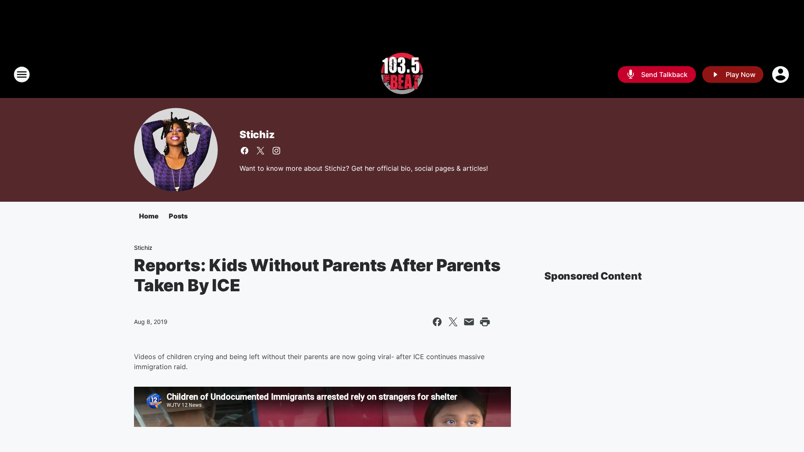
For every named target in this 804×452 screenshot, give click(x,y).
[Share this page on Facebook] (437, 322)
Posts (178, 216)
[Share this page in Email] (469, 322)
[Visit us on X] (260, 151)
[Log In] (781, 74)
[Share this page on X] (453, 322)
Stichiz (257, 134)
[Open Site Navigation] (21, 74)
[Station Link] (402, 74)
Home (149, 216)
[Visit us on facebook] (245, 151)
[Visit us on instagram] (276, 151)
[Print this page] (485, 322)
